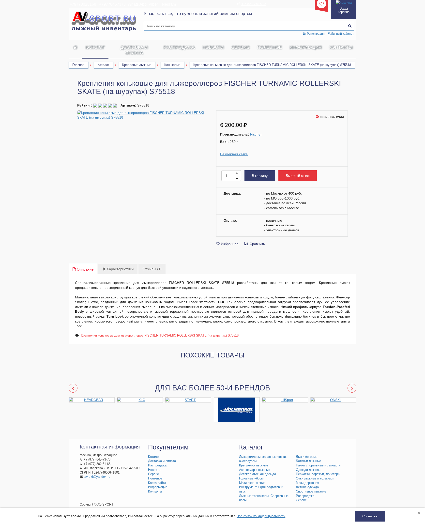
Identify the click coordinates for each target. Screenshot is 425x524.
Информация (305, 47)
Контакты (341, 47)
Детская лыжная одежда (257, 474)
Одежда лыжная (308, 470)
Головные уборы (251, 478)
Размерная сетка (234, 154)
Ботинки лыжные (308, 461)
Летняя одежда (307, 487)
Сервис (240, 47)
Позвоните (253, 4)
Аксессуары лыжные (254, 470)
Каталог (95, 47)
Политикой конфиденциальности (261, 516)
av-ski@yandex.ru (97, 476)
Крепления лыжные (136, 65)
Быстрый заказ (297, 176)
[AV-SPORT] (75, 47)
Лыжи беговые (306, 457)
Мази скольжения (252, 483)
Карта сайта (157, 483)
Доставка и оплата (134, 50)
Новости (213, 47)
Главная (78, 65)
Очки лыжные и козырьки (315, 478)
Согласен (370, 516)
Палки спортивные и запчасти (318, 465)
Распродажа (179, 47)
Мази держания (307, 483)
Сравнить (257, 244)
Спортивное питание (311, 491)
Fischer (256, 134)
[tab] (83, 269)
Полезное (269, 47)
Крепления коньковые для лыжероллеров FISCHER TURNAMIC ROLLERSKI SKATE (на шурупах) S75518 (160, 335)
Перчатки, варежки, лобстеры (318, 474)
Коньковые (172, 65)
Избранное (230, 244)
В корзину (260, 176)
